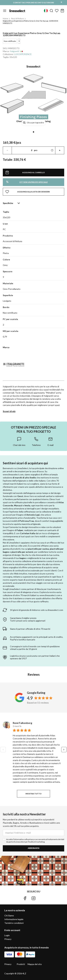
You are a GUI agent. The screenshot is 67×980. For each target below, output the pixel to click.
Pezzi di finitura (17, 18)
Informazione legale (13, 919)
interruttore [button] (5, 11)
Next (64, 749)
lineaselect (17, 11)
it (46, 11)
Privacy (7, 939)
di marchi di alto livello (24, 477)
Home (5, 18)
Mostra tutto (33, 793)
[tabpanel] (33, 95)
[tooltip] (19, 441)
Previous (3, 749)
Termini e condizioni (14, 923)
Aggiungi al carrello (33, 172)
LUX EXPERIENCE (23, 54)
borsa (62, 11)
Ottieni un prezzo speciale (27, 182)
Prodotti (21, 964)
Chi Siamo (9, 915)
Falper (20, 530)
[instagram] (33, 898)
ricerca (51, 11)
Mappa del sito (35, 964)
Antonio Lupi (33, 514)
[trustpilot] (42, 898)
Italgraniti (14, 51)
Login (7, 935)
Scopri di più (9, 411)
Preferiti (57, 11)
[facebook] (25, 898)
